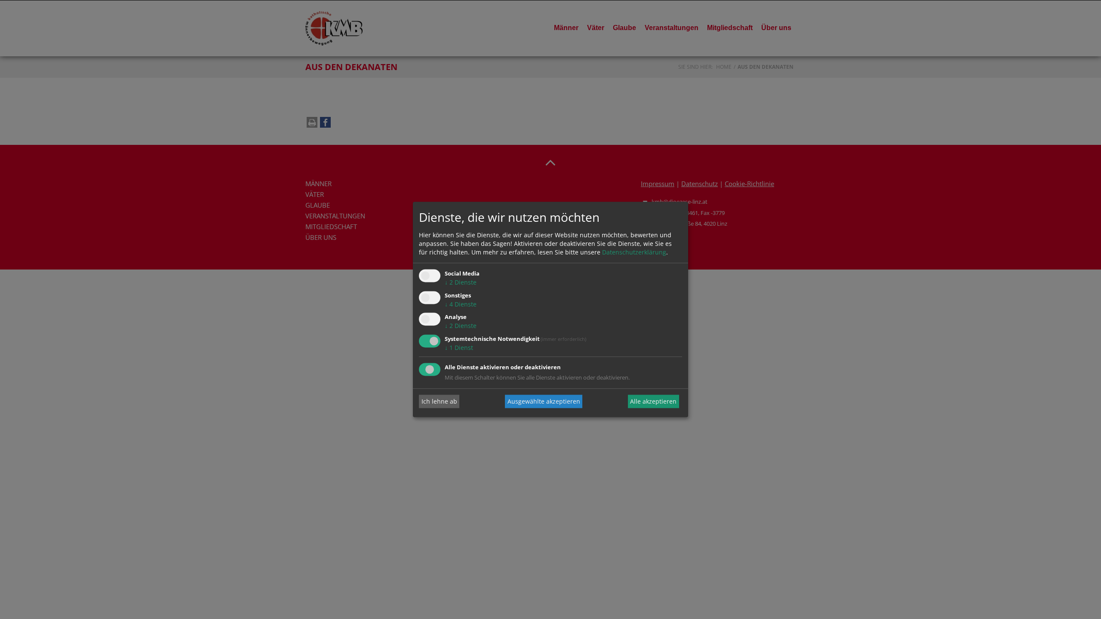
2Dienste (461, 282)
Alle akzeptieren (653, 401)
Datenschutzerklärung (634, 252)
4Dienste (461, 304)
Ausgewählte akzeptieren (543, 401)
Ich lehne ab (439, 401)
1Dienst (459, 348)
